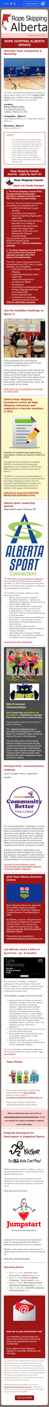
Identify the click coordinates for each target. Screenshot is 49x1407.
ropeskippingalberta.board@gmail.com (24, 938)
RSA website (30, 1093)
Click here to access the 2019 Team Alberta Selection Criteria (23, 929)
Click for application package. (21, 302)
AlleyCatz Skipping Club (22, 729)
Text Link (10, 1356)
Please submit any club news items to (24, 1113)
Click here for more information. (18, 642)
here (13, 1353)
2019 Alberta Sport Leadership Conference (25, 579)
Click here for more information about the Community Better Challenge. (22, 867)
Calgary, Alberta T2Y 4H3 (15, 111)
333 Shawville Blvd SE (14, 109)
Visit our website (24, 1398)
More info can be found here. (16, 1191)
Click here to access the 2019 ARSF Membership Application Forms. (21, 494)
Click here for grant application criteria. (20, 864)
